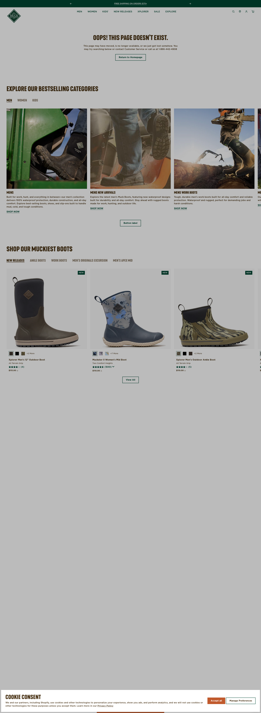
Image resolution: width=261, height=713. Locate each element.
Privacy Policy (105, 706)
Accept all (216, 701)
